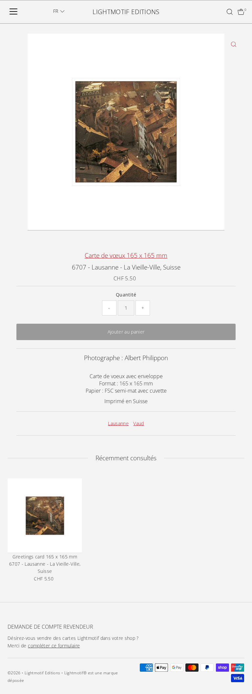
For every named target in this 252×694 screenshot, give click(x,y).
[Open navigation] (13, 12)
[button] (59, 11)
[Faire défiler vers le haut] (238, 676)
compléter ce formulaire (54, 645)
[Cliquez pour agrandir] (233, 44)
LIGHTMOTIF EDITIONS (126, 12)
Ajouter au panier (126, 332)
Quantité (126, 295)
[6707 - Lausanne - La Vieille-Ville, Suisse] (45, 515)
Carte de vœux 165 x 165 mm (126, 255)
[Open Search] (230, 12)
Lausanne (118, 423)
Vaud (138, 423)
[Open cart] (241, 12)
